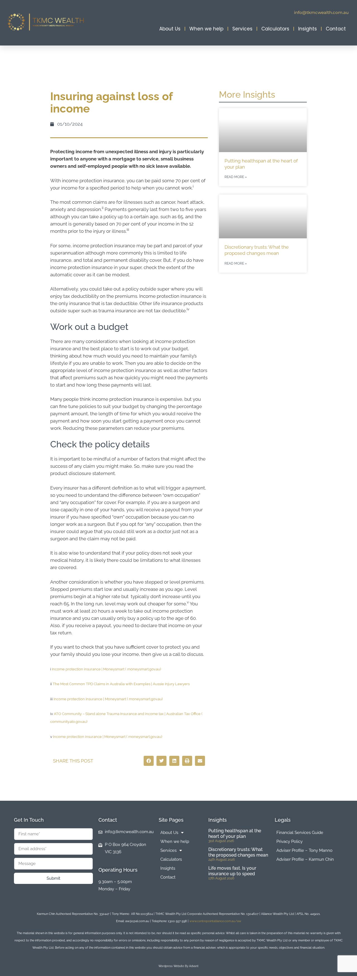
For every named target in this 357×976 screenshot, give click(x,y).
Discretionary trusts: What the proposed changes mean (238, 852)
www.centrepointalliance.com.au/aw (215, 921)
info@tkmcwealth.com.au (321, 12)
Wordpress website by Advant (178, 966)
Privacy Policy (289, 841)
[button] (149, 761)
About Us (169, 28)
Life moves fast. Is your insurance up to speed (232, 870)
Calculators (275, 28)
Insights (307, 28)
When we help (206, 28)
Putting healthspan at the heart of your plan (234, 833)
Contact (336, 28)
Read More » (236, 177)
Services (242, 28)
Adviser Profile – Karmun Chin (305, 859)
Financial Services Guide (299, 832)
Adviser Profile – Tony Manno (304, 850)
